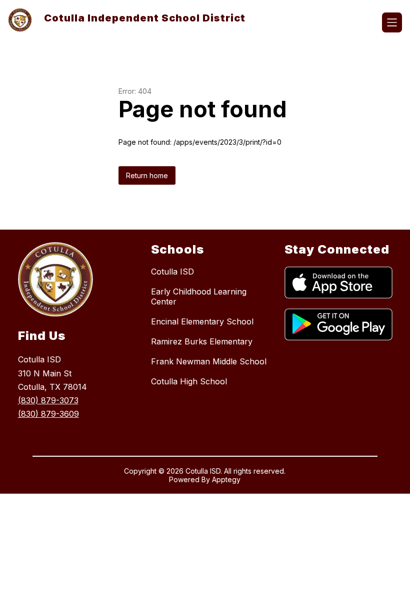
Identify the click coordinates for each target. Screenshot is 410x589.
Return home (147, 175)
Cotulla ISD (172, 272)
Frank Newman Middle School (208, 361)
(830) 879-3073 (48, 400)
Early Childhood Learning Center (198, 296)
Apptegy (226, 479)
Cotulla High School (189, 381)
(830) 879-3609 (48, 414)
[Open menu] (392, 22)
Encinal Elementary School (202, 321)
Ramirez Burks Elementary (201, 341)
